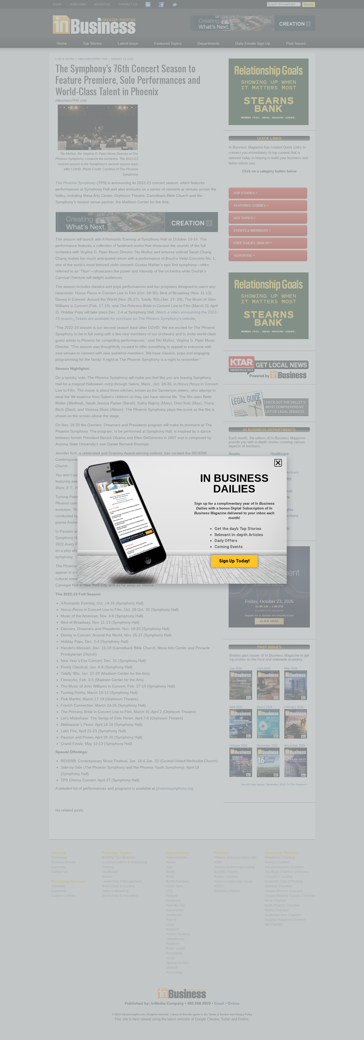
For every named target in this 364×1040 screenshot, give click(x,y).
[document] (182, 520)
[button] (278, 462)
